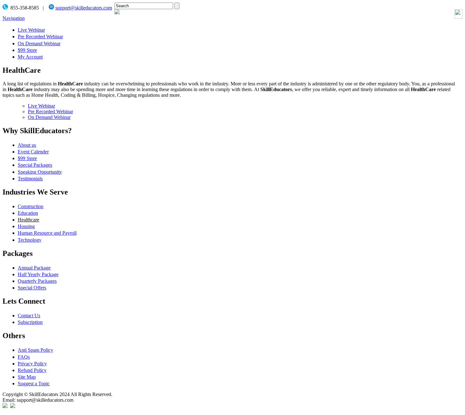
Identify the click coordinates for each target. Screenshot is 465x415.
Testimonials (30, 178)
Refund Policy (32, 370)
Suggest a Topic (34, 383)
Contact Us (29, 315)
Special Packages (35, 165)
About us (27, 145)
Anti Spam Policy (35, 350)
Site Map (27, 377)
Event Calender (33, 151)
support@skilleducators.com (83, 7)
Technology (29, 240)
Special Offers (32, 287)
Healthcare (28, 219)
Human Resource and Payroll (47, 233)
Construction (30, 206)
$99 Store (27, 50)
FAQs (24, 357)
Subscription (30, 322)
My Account (30, 56)
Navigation (14, 18)
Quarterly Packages (37, 281)
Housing (26, 226)
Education (28, 213)
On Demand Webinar (39, 43)
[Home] (117, 12)
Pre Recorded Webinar (40, 36)
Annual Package (34, 267)
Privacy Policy (32, 363)
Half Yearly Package (38, 274)
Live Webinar (31, 30)
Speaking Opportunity (40, 172)
